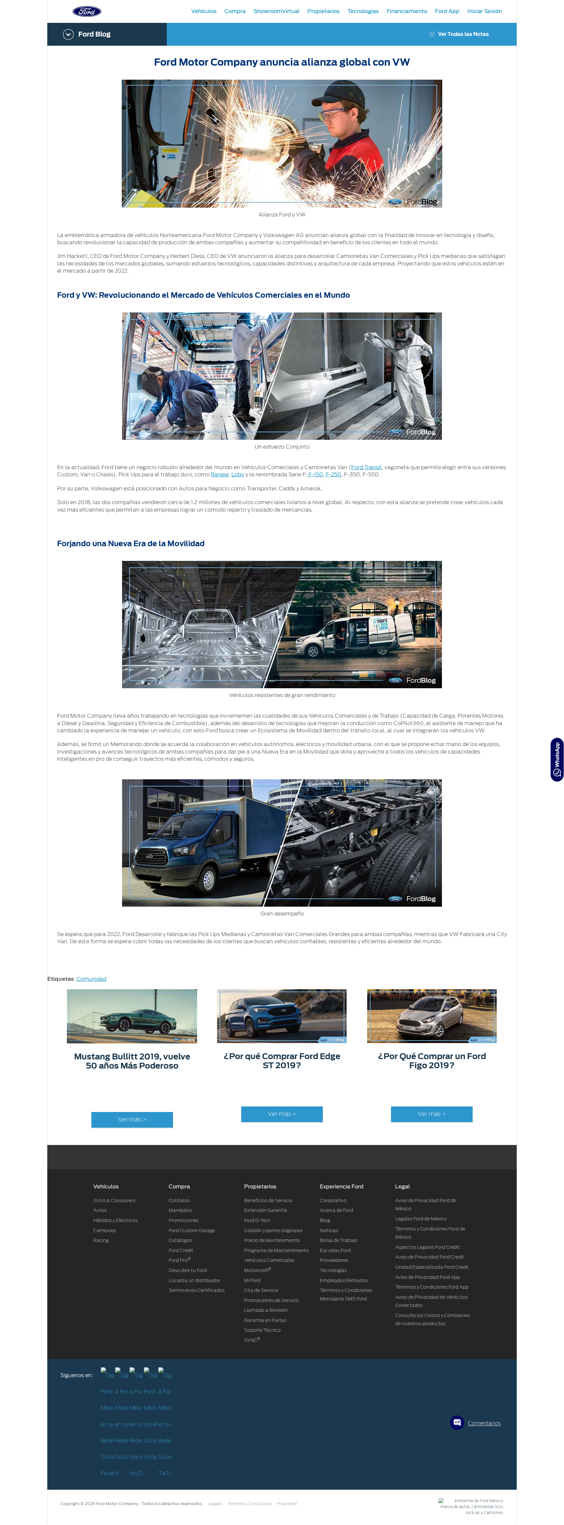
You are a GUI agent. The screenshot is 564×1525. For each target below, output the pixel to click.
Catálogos (180, 1240)
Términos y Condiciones (249, 1504)
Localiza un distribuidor (194, 1280)
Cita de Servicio (261, 1290)
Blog (325, 1220)
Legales (215, 1504)
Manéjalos (180, 1210)
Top (522, 1494)
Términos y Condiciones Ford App (432, 1287)
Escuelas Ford (335, 1250)
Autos (100, 1210)
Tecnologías (333, 1270)
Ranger (220, 474)
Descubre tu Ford (188, 1270)
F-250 (333, 474)
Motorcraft (257, 1270)
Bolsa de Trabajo (338, 1240)
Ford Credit (181, 1250)
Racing (101, 1240)
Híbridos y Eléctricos (115, 1220)
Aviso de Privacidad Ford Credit (429, 1257)
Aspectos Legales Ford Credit (427, 1247)
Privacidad (287, 1504)
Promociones (183, 1220)
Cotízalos (179, 1200)
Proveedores (334, 1260)
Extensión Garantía (265, 1210)
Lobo (237, 474)
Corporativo (333, 1200)
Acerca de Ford (336, 1210)
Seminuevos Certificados (197, 1290)
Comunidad (91, 979)
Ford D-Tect (257, 1220)
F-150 (315, 474)
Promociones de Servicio (271, 1300)
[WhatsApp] (557, 760)
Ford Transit (366, 467)
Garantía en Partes (265, 1320)
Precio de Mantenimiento (272, 1240)
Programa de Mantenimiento (276, 1250)
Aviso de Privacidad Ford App (427, 1277)
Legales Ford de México (421, 1218)
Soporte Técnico (262, 1330)
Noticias (329, 1230)
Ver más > (132, 1120)
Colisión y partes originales (273, 1230)
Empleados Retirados (344, 1280)
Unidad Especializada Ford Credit (432, 1267)
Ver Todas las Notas (463, 34)
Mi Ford (252, 1280)
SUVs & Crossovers (114, 1200)
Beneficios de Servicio (268, 1200)
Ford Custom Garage (192, 1230)
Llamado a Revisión (266, 1310)
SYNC (252, 1340)
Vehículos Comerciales (269, 1260)
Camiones (104, 1230)
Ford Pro (180, 1260)
